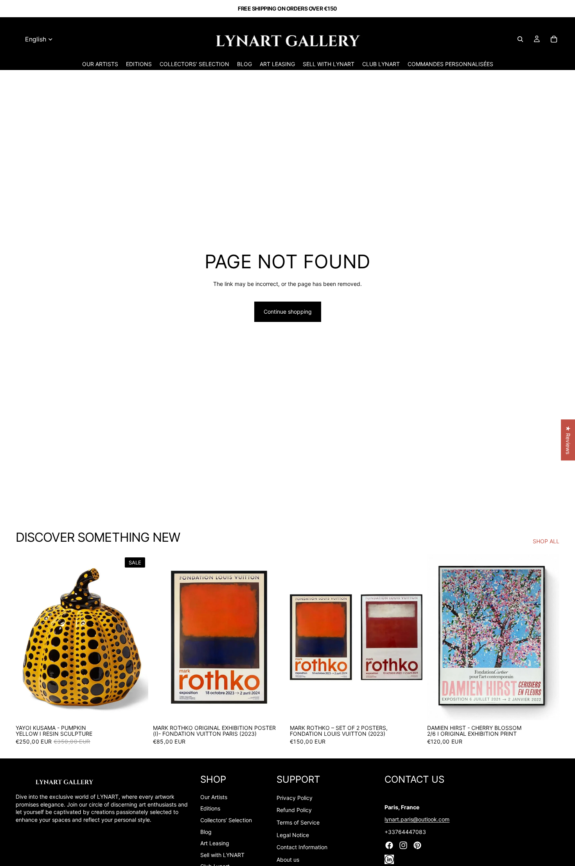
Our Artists (213, 797)
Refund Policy (294, 810)
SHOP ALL (546, 541)
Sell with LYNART (222, 855)
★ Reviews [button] (568, 440)
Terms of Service (298, 822)
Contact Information (302, 847)
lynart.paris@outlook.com (417, 819)
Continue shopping (288, 311)
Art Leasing (214, 843)
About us (288, 859)
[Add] (136, 708)
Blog (206, 831)
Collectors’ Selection (226, 820)
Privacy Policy (295, 797)
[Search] (520, 39)
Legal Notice (293, 835)
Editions (210, 808)
